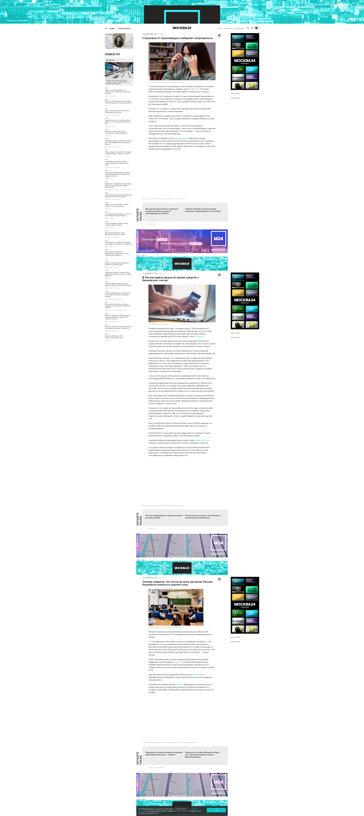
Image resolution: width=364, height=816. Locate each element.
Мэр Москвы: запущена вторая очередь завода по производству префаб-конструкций (117, 82)
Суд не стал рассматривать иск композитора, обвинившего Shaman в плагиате (118, 91)
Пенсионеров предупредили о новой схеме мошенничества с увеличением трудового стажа (117, 174)
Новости (112, 54)
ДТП (115, 299)
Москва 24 (182, 28)
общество (108, 199)
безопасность (109, 178)
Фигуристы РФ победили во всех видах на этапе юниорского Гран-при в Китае (118, 102)
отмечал (196, 674)
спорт (106, 105)
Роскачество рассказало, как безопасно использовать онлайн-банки (203, 516)
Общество (161, 34)
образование (160, 767)
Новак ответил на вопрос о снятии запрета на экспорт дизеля (116, 205)
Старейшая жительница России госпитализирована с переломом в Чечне (116, 163)
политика (107, 156)
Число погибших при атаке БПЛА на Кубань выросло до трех (117, 111)
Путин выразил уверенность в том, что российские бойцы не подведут (118, 215)
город (114, 126)
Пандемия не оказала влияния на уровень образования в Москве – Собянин (164, 753)
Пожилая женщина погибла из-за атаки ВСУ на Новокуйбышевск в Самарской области (118, 142)
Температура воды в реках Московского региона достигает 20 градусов (118, 196)
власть (107, 218)
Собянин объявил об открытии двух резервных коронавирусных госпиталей (202, 210)
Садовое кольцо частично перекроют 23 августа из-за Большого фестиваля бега (118, 122)
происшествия (109, 115)
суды (106, 96)
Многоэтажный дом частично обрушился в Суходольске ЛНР (115, 234)
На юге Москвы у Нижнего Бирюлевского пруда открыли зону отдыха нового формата (117, 253)
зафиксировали (180, 138)
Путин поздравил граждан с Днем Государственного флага (116, 224)
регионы (116, 115)
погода (114, 199)
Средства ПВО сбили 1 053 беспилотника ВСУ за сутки (114, 337)
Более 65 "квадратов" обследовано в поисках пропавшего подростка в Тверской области (117, 317)
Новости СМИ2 (141, 256)
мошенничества (201, 440)
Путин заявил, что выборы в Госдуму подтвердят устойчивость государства (118, 243)
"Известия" (194, 89)
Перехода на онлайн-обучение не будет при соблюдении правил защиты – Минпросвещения (202, 754)
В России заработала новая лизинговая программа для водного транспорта (118, 327)
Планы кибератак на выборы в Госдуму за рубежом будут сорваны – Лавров (118, 153)
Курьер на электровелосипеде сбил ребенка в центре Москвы (117, 264)
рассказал (177, 662)
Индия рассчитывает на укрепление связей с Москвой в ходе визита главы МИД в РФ (118, 274)
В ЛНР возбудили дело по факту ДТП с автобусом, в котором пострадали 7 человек (118, 295)
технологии (123, 190)
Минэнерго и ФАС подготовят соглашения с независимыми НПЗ (116, 132)
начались (179, 684)
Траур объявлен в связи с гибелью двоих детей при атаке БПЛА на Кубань (118, 284)
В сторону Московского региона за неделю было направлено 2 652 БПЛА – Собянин (118, 306)
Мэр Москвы (110, 60)
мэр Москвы (108, 190)
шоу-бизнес (112, 96)
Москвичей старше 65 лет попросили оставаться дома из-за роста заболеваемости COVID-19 (161, 211)
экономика (108, 135)
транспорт (108, 126)
